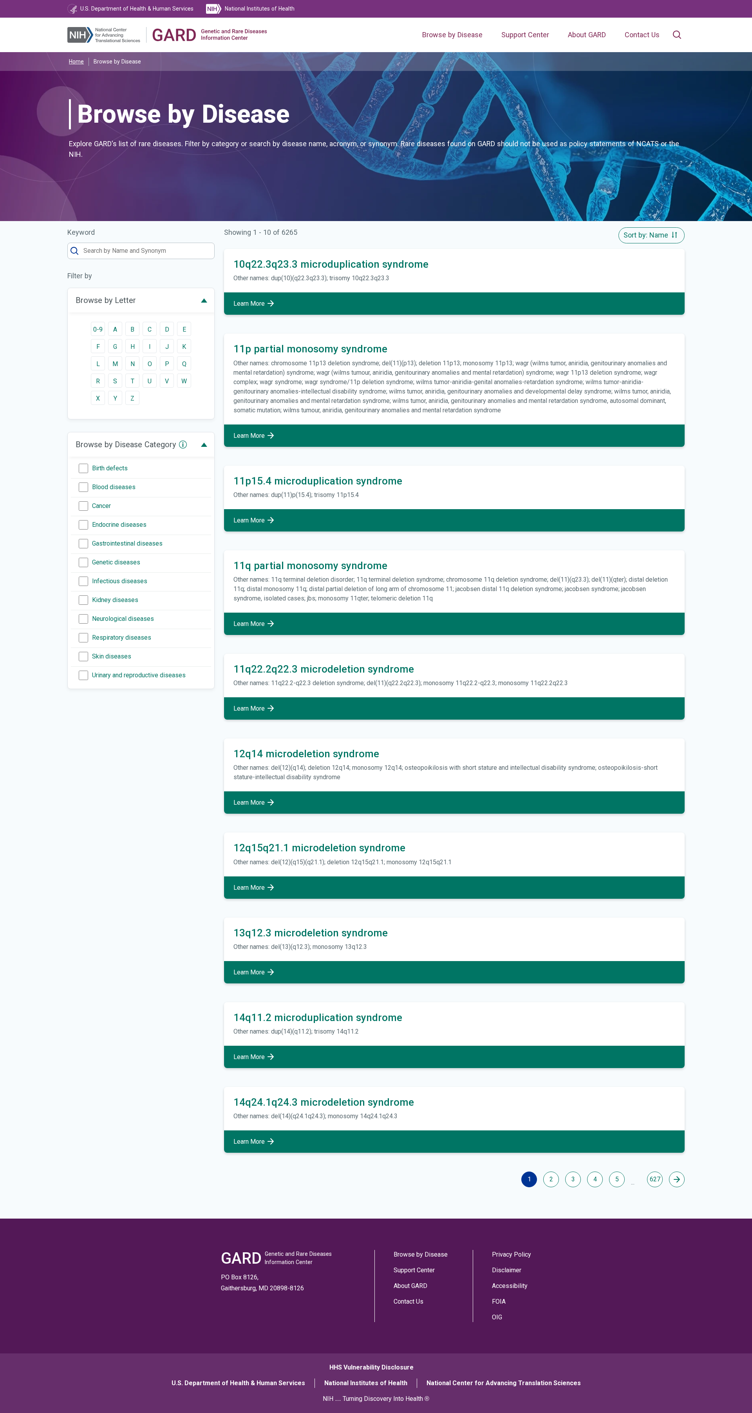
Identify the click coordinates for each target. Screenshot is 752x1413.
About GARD (587, 35)
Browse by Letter (106, 300)
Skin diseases (111, 656)
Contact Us (642, 35)
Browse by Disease (452, 35)
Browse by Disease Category (126, 444)
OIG (497, 1317)
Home (76, 61)
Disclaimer (506, 1270)
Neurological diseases (123, 618)
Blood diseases (114, 487)
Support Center (525, 35)
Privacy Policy (511, 1254)
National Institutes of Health (365, 1383)
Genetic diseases (116, 562)
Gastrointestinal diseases (127, 543)
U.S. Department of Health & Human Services (238, 1383)
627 (655, 1179)
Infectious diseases (119, 581)
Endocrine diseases (119, 524)
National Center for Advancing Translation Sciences (504, 1383)
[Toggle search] (676, 35)
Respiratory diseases (121, 637)
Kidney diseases (115, 600)
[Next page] (677, 1179)
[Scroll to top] (727, 1388)
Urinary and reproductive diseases (139, 675)
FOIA (499, 1301)
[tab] (141, 300)
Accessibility (510, 1285)
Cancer (101, 505)
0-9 (98, 329)
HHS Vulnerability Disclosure (371, 1367)
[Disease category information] (182, 444)
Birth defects (110, 468)
